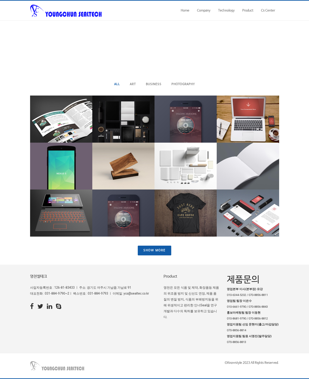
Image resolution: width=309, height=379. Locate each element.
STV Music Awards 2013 (123, 202)
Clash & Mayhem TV (248, 202)
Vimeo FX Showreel (248, 108)
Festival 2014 (185, 155)
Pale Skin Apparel (185, 202)
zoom (51, 128)
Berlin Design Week (123, 108)
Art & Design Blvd (123, 155)
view (71, 128)
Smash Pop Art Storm (248, 155)
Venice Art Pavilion (185, 108)
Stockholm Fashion (61, 108)
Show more (154, 250)
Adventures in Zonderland (61, 202)
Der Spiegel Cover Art (61, 155)
